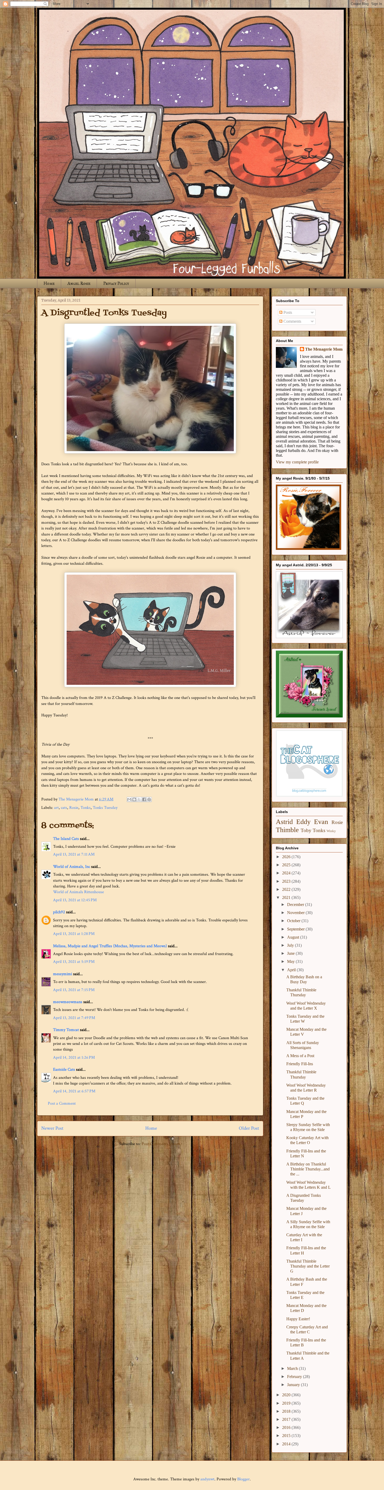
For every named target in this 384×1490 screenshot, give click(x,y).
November (296, 912)
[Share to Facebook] (144, 799)
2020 (287, 1395)
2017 (287, 1419)
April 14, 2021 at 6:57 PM (74, 1091)
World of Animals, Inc (71, 866)
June (291, 953)
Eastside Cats (64, 1069)
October (294, 920)
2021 (287, 897)
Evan (321, 822)
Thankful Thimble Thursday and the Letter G (308, 1266)
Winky (331, 831)
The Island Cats (66, 838)
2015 (287, 1435)
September (296, 929)
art (56, 807)
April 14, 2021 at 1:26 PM (74, 1057)
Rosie (73, 807)
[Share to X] (139, 799)
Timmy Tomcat (66, 1030)
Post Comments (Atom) (162, 1144)
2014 (287, 1444)
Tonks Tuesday (105, 807)
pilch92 (59, 912)
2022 (287, 889)
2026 (287, 857)
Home (49, 283)
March (293, 1368)
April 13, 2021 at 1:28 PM (74, 934)
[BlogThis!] (134, 799)
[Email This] (129, 799)
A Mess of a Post (300, 1055)
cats (64, 807)
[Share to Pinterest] (149, 799)
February (295, 1376)
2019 (287, 1403)
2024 (287, 873)
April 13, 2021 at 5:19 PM (74, 961)
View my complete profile (297, 462)
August (293, 937)
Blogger (243, 1479)
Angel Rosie (78, 283)
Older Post (249, 1128)
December (296, 904)
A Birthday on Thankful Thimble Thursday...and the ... (308, 1169)
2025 (287, 865)
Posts (287, 312)
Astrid (284, 822)
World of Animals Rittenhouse (78, 892)
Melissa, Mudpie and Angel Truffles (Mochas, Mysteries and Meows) (110, 946)
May (291, 961)
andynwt (207, 1479)
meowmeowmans (67, 1002)
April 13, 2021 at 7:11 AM (74, 854)
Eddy (303, 822)
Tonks (85, 807)
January (294, 1384)
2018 (287, 1411)
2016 (287, 1427)
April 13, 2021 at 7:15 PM (74, 990)
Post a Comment (62, 1103)
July (291, 945)
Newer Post (52, 1128)
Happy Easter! (298, 1319)
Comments (291, 321)
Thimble (287, 830)
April (292, 970)
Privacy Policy (116, 283)
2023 (287, 881)
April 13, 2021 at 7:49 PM (74, 1018)
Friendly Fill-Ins (299, 1064)
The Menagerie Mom (323, 349)
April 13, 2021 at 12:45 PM (75, 900)
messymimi (62, 974)
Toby (306, 830)
